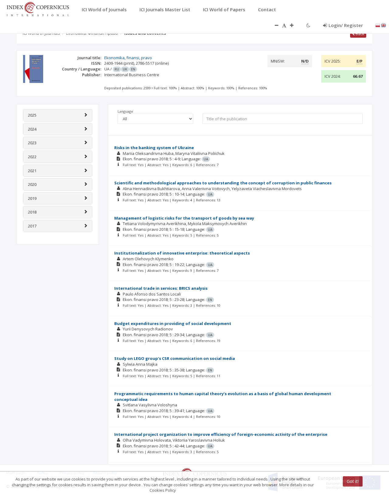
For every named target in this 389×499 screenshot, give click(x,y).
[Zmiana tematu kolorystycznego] (308, 25)
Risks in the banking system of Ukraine (154, 147)
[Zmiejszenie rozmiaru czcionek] (273, 25)
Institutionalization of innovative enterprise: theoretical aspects (182, 253)
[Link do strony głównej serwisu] (37, 8)
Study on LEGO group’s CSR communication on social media (174, 358)
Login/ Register (346, 25)
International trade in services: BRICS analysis (161, 288)
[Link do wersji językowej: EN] (383, 25)
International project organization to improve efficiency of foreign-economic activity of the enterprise (220, 434)
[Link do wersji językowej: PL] (377, 25)
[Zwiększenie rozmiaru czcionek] (295, 25)
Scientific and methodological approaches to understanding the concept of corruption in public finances (223, 183)
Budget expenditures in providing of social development (172, 323)
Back (359, 33)
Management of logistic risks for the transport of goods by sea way (184, 218)
